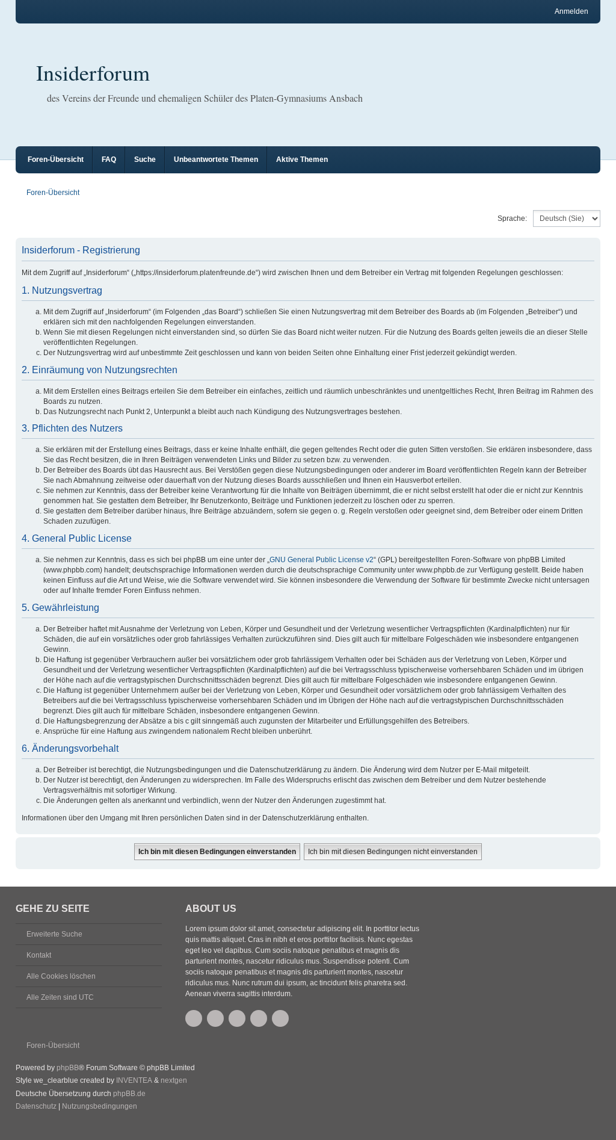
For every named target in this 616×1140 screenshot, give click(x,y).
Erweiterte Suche (54, 934)
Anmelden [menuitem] (571, 11)
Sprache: (512, 218)
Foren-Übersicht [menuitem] (56, 159)
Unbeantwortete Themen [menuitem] (216, 159)
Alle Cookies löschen (61, 976)
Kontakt (38, 955)
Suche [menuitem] (145, 159)
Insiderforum (93, 72)
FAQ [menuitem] (109, 159)
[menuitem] (36, 1107)
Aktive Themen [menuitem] (302, 159)
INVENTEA (134, 1080)
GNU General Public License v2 (322, 560)
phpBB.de (129, 1093)
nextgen (174, 1080)
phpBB (68, 1068)
